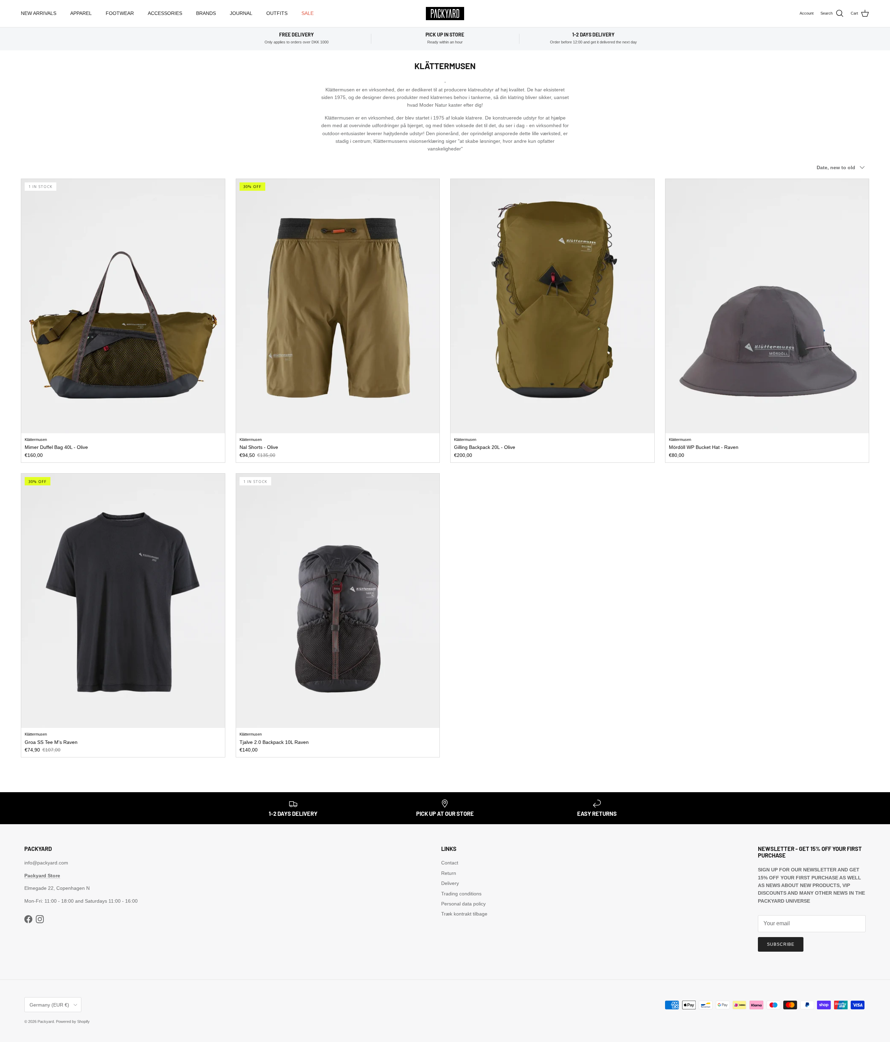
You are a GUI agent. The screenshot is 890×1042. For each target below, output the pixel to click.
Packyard (46, 1021)
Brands (206, 13)
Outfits (277, 13)
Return (448, 873)
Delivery (450, 883)
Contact (449, 862)
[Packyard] (445, 13)
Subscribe (780, 944)
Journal (241, 13)
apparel (81, 13)
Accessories (165, 13)
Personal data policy (463, 903)
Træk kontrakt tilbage (464, 914)
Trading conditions (461, 893)
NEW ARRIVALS (38, 13)
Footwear (120, 13)
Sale (307, 13)
